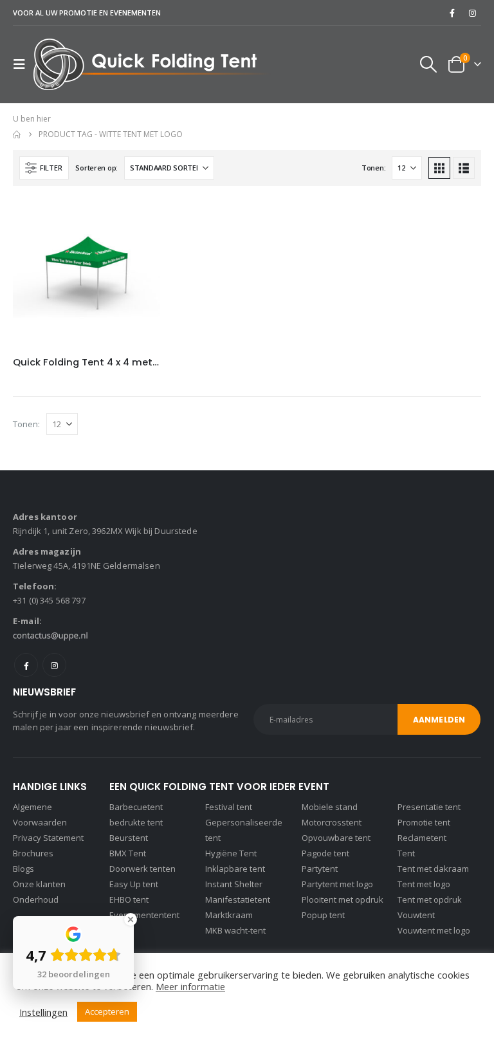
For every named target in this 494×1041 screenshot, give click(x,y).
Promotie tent (424, 822)
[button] (23, 64)
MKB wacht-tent (235, 930)
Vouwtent (416, 915)
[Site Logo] (152, 64)
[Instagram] (472, 13)
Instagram (54, 665)
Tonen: (373, 167)
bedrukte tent (136, 822)
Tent (406, 853)
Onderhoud (36, 899)
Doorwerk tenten (142, 868)
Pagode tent (325, 853)
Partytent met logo (337, 884)
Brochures (33, 853)
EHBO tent (129, 899)
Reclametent (422, 837)
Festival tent (228, 807)
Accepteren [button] (107, 1011)
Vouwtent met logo (434, 930)
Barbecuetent (136, 807)
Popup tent (323, 915)
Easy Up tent (133, 884)
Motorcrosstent (331, 822)
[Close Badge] (130, 919)
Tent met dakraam (433, 868)
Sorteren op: (96, 167)
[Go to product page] (86, 272)
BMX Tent (127, 853)
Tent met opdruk (430, 899)
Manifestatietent (237, 899)
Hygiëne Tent (231, 853)
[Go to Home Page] (17, 134)
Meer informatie (190, 986)
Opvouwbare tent (336, 837)
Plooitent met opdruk (342, 899)
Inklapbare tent (235, 868)
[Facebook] (452, 13)
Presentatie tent (429, 807)
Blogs (23, 868)
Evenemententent (144, 915)
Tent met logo (424, 884)
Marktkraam (229, 915)
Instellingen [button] (43, 1012)
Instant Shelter (233, 884)
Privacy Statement (48, 837)
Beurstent (128, 837)
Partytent (320, 868)
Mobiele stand (330, 807)
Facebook (26, 665)
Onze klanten (39, 884)
